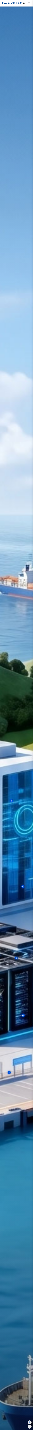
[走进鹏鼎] (11, 800)
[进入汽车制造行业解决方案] (23, 1015)
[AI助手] (30, 1422)
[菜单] (29, 3)
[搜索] (24, 3)
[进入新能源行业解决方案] (9, 1072)
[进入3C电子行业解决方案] (16, 958)
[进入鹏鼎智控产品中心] (22, 886)
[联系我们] (30, 1427)
